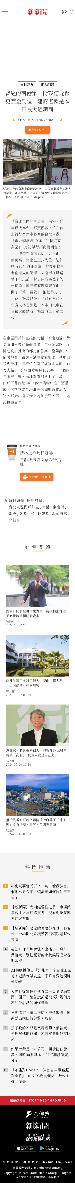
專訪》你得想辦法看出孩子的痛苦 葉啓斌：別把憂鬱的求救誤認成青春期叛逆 (41, 954)
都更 (12, 513)
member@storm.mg (48, 1168)
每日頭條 (16, 500)
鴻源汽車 (59, 513)
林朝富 (14, 519)
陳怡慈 (10, 621)
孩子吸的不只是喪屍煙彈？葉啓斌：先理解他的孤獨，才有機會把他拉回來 (41, 1033)
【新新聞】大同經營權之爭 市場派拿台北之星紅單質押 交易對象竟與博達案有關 (41, 912)
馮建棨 (10, 830)
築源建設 (27, 513)
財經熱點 (34, 500)
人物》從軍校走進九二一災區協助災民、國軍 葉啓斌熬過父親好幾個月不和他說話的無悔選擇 (41, 997)
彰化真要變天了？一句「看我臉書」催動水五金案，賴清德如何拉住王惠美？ (41, 891)
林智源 (43, 513)
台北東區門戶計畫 (24, 506)
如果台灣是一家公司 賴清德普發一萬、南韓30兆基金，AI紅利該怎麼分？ (41, 1054)
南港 (46, 506)
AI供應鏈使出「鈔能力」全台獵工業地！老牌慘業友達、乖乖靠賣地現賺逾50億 (41, 975)
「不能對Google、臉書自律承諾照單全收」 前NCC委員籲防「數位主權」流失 (40, 1075)
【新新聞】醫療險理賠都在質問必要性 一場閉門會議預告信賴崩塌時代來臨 (41, 933)
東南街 (58, 506)
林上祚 (10, 691)
